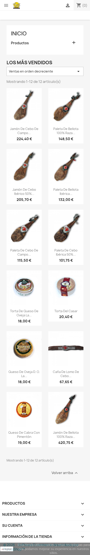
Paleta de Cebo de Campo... (24, 252)
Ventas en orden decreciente (45, 71)
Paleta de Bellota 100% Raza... (65, 131)
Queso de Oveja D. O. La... (24, 374)
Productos (20, 43)
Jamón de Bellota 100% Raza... (66, 434)
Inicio (19, 33)
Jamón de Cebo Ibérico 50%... (24, 191)
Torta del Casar (66, 311)
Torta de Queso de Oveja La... (24, 313)
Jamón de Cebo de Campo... (24, 131)
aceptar (7, 549)
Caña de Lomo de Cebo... (66, 374)
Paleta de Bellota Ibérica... (65, 191)
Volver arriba (65, 473)
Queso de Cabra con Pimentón (24, 434)
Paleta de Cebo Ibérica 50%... (66, 252)
